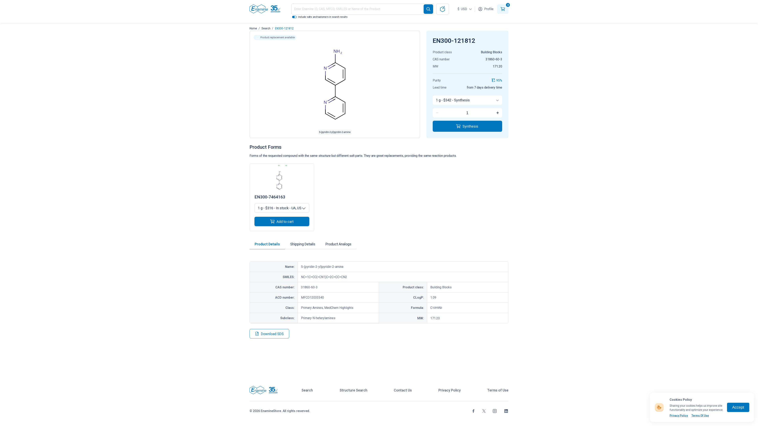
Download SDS (272, 334)
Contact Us (403, 390)
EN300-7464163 (269, 197)
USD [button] (462, 9)
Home (253, 28)
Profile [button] (488, 9)
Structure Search (353, 390)
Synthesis (470, 126)
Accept (738, 407)
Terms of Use (497, 390)
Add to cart (285, 222)
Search (266, 28)
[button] (275, 37)
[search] (428, 9)
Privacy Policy (679, 415)
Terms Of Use (700, 415)
